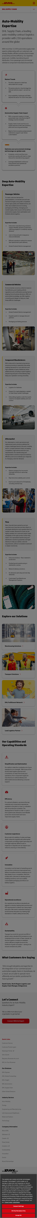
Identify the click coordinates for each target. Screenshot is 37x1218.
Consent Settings (18, 1206)
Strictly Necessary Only (18, 1211)
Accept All (18, 1215)
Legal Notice (16, 1202)
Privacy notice (8, 1202)
